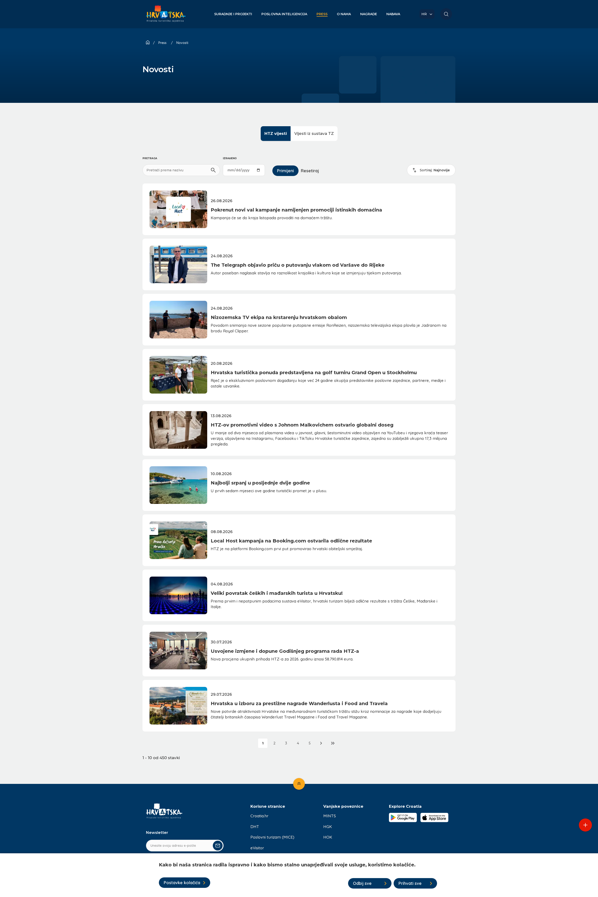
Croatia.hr (259, 815)
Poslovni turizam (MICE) (272, 837)
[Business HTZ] (165, 16)
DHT (254, 826)
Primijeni (285, 170)
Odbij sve (362, 883)
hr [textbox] (424, 14)
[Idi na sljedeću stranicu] (321, 743)
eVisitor (257, 847)
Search (446, 14)
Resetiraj (310, 170)
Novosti (182, 43)
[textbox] (435, 170)
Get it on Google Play (403, 817)
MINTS (329, 815)
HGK (327, 826)
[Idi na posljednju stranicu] (333, 743)
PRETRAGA (149, 158)
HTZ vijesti (275, 133)
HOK (327, 837)
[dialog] (299, 875)
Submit (218, 845)
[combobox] (427, 14)
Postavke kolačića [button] (182, 882)
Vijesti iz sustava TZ (314, 133)
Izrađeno (230, 158)
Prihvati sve (410, 883)
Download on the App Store (434, 817)
